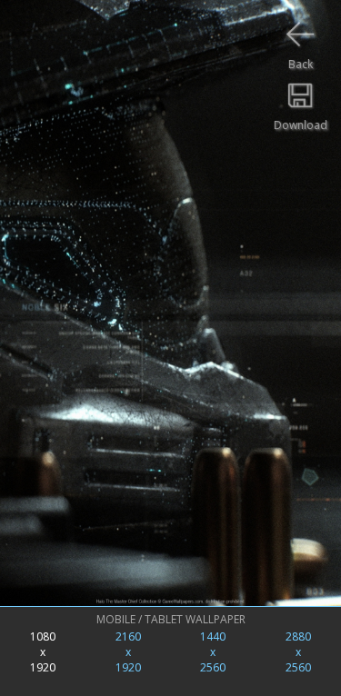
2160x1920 (128, 652)
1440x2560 (213, 652)
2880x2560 (298, 652)
